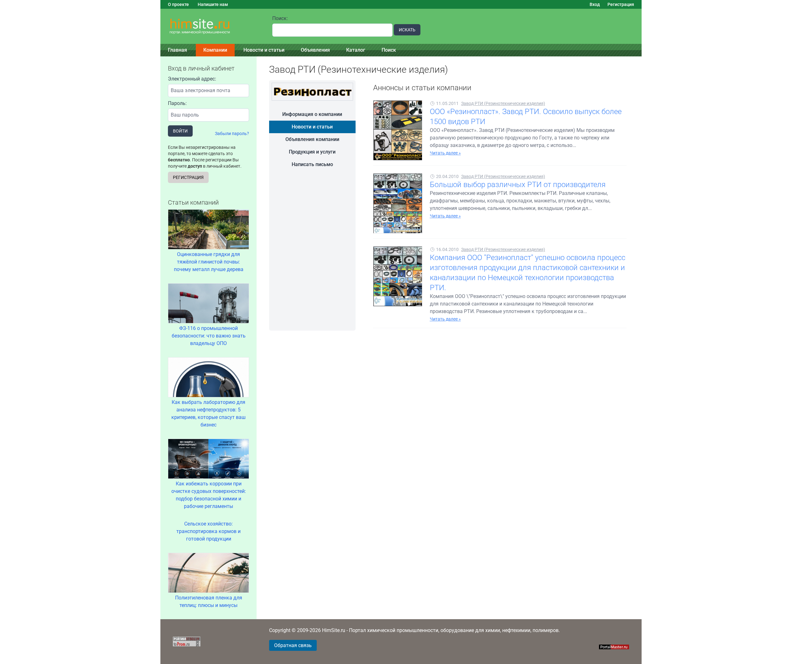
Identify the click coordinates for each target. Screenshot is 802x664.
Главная (177, 50)
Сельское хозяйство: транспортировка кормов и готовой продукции (208, 531)
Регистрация (620, 4)
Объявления (315, 50)
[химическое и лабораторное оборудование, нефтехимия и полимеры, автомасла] (212, 26)
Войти (180, 130)
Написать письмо (312, 164)
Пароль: (177, 103)
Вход (595, 4)
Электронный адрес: (192, 79)
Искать (407, 29)
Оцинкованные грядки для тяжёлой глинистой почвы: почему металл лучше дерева (208, 261)
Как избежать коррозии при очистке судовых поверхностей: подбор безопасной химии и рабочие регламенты (208, 495)
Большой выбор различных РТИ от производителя (518, 184)
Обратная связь (293, 645)
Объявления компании (312, 139)
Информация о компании (312, 114)
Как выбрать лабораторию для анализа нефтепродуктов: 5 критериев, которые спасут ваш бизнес (208, 413)
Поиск (389, 50)
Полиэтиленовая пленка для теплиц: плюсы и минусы (208, 601)
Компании (215, 50)
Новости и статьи (263, 50)
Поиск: (280, 18)
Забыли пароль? (232, 133)
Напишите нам (213, 4)
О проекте (178, 4)
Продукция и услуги (312, 152)
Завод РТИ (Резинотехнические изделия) (503, 103)
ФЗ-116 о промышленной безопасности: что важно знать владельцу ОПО (209, 335)
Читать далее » (445, 152)
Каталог (355, 50)
